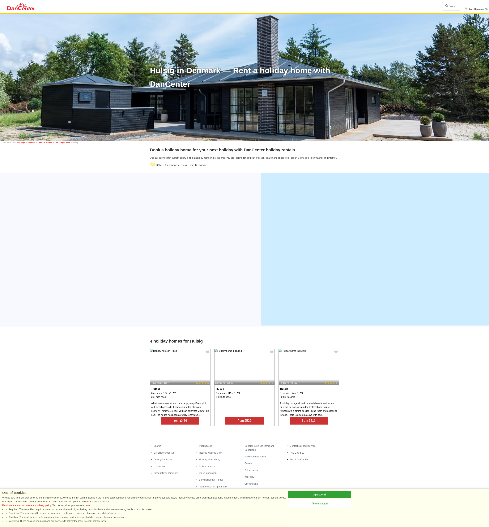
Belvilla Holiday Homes (211, 479)
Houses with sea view (210, 452)
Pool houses (205, 446)
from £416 (309, 420)
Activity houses (207, 466)
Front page (20, 143)
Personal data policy (255, 456)
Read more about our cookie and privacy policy (26, 505)
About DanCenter (299, 459)
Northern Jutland (45, 143)
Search (452, 6)
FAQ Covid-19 (297, 452)
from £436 (180, 420)
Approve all (319, 494)
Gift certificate (251, 483)
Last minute (160, 466)
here (87, 505)
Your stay (249, 477)
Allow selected (320, 503)
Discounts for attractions (166, 473)
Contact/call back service (303, 446)
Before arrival (251, 470)
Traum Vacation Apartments (213, 486)
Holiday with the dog (209, 459)
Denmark (31, 143)
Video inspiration (208, 473)
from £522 (244, 420)
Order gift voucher (163, 459)
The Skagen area (62, 143)
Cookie (248, 463)
